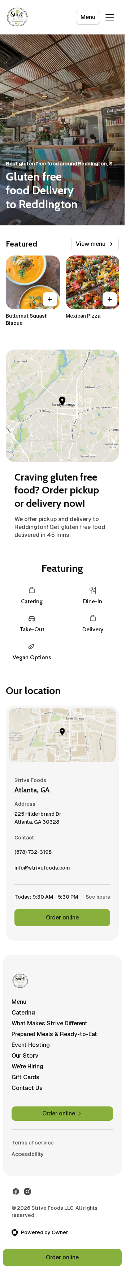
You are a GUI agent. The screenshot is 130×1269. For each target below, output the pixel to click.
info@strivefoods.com (42, 870)
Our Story (25, 1055)
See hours (98, 897)
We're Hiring (27, 1066)
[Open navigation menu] (110, 17)
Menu (88, 17)
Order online (62, 917)
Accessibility (28, 1154)
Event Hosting (31, 1045)
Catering (23, 1012)
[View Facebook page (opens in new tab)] (16, 1191)
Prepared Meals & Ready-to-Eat (54, 1034)
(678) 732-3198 (33, 854)
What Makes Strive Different (49, 1023)
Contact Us (27, 1088)
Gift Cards (25, 1077)
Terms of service (33, 1142)
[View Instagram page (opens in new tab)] (27, 1191)
